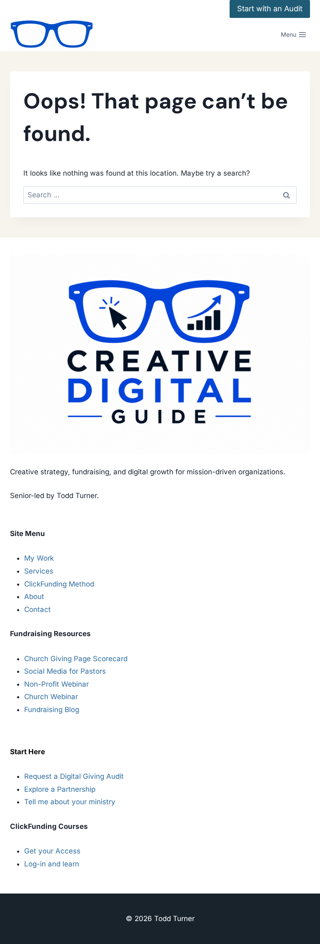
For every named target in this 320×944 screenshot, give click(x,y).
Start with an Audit (269, 8)
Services (38, 571)
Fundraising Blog (51, 709)
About (34, 596)
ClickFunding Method (59, 584)
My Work (39, 558)
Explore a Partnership (59, 789)
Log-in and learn (51, 864)
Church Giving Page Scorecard (76, 659)
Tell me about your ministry (69, 802)
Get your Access (52, 851)
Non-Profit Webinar (56, 684)
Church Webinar (51, 696)
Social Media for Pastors (65, 671)
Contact (37, 609)
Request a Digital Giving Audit (74, 776)
